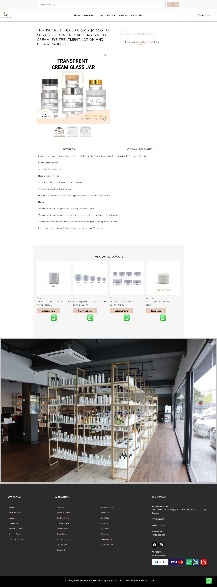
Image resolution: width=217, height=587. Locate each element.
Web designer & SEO (135, 580)
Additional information (139, 149)
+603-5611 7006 (158, 525)
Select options (48, 311)
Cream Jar (150, 34)
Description (69, 149)
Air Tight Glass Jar (137, 34)
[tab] (69, 149)
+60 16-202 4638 (158, 535)
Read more (156, 311)
